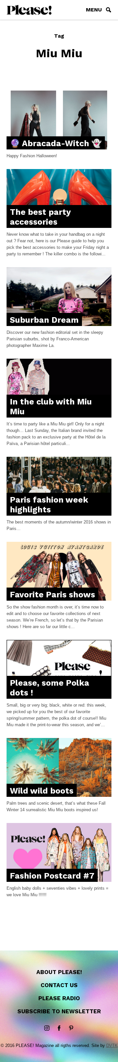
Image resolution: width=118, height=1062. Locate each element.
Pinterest (71, 1028)
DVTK (112, 1045)
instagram (47, 1028)
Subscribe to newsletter (59, 1011)
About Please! (59, 972)
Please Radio (59, 998)
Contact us (59, 985)
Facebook (59, 1028)
